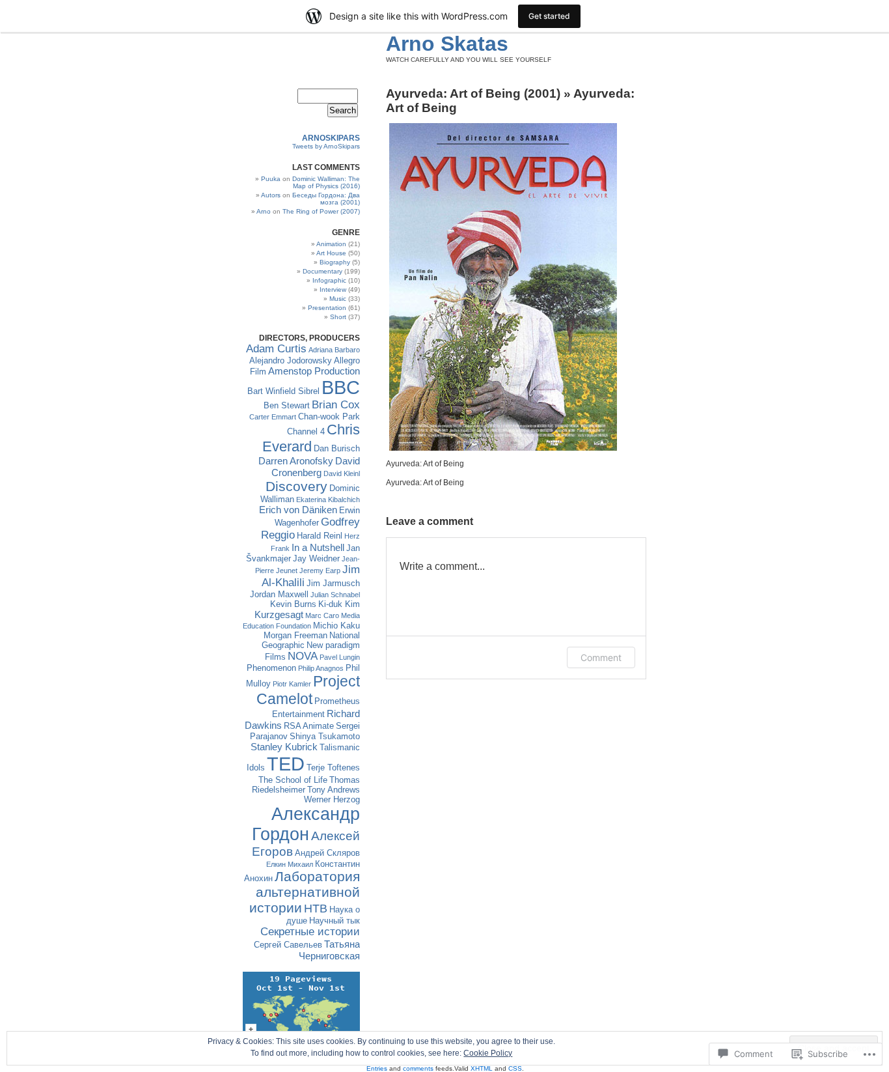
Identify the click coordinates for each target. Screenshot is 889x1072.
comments (418, 1068)
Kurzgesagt (278, 614)
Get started (549, 16)
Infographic (329, 280)
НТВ (315, 908)
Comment (601, 657)
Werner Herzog (332, 799)
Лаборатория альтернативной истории (304, 892)
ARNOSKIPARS (331, 138)
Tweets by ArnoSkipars (326, 146)
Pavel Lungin (340, 657)
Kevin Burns (293, 604)
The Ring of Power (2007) (321, 211)
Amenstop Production (314, 370)
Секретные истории (310, 931)
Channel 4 (306, 431)
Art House (331, 253)
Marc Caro (322, 615)
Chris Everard (311, 438)
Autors (270, 195)
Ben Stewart (287, 405)
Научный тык (334, 920)
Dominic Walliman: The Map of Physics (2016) (326, 182)
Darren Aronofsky (295, 460)
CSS (515, 1068)
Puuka (270, 178)
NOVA (303, 656)
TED (286, 763)
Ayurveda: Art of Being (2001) (473, 93)
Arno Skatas (447, 43)
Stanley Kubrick (284, 746)
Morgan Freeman (295, 635)
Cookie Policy (487, 1053)
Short (338, 316)
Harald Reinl (319, 536)
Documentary (322, 271)
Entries (376, 1068)
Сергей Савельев (288, 945)
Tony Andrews (333, 790)
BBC (340, 387)
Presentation (327, 307)
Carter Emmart (272, 417)
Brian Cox (336, 405)
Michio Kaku (336, 625)
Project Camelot (308, 690)
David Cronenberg (315, 466)
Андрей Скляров (327, 853)
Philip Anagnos (321, 668)
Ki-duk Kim (339, 604)
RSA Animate (309, 726)
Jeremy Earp (319, 570)
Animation (331, 243)
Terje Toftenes (333, 767)
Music (337, 298)
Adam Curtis (276, 349)
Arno (263, 211)
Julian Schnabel (335, 595)
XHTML (482, 1068)
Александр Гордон (306, 824)
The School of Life (292, 780)
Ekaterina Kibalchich (328, 499)
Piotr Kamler (292, 684)
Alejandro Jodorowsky (290, 360)
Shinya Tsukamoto (325, 736)
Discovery (296, 486)
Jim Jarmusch (333, 583)
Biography (335, 262)
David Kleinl (341, 473)
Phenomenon (271, 668)
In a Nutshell (318, 547)
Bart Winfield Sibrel (283, 391)
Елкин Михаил (289, 864)
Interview (333, 289)
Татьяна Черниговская (329, 949)
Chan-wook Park (329, 416)
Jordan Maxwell (279, 594)
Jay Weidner (316, 558)
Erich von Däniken (298, 509)
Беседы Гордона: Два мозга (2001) (326, 198)
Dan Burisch (337, 448)
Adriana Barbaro (334, 350)
